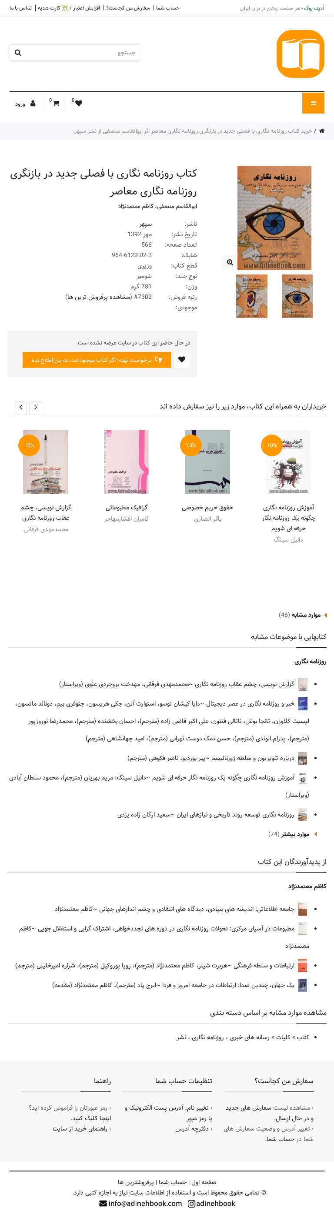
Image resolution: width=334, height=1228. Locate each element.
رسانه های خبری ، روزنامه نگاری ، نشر (223, 1037)
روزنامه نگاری (310, 661)
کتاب (303, 1037)
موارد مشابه (306, 615)
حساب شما (168, 7)
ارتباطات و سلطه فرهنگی (265, 965)
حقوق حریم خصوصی (207, 507)
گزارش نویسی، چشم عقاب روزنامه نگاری (45, 512)
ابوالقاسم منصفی (177, 206)
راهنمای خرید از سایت (80, 1129)
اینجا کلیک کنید (91, 1118)
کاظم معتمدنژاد (136, 206)
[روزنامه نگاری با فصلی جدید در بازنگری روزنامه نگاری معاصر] (229, 262)
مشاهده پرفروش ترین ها (98, 297)
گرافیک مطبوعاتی (127, 507)
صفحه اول (204, 1182)
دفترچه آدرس (192, 1129)
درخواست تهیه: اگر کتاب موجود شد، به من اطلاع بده (92, 360)
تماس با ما (21, 7)
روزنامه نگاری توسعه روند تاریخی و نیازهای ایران (236, 815)
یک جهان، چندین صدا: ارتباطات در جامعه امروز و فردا (229, 985)
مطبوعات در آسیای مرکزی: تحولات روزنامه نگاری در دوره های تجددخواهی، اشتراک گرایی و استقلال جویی (167, 929)
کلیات (283, 1037)
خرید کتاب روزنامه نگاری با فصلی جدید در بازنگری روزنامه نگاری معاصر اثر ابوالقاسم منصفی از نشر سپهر (193, 131)
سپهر (145, 224)
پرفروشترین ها (136, 1182)
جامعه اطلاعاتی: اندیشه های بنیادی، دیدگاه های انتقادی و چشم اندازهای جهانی (197, 909)
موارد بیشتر (295, 834)
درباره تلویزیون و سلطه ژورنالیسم (253, 758)
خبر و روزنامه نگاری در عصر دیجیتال (251, 704)
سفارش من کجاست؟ (128, 7)
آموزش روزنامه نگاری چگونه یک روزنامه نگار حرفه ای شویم (288, 518)
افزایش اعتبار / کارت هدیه (69, 8)
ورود (21, 104)
